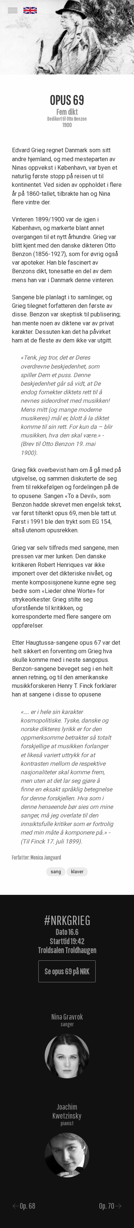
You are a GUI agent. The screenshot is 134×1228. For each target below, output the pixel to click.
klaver (77, 871)
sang (56, 871)
